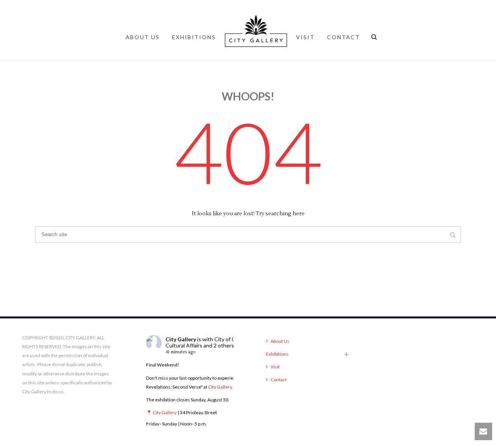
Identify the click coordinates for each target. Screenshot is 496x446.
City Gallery (180, 339)
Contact (343, 37)
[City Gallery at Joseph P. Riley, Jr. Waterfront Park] (256, 37)
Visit (305, 37)
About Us (143, 37)
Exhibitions (194, 37)
